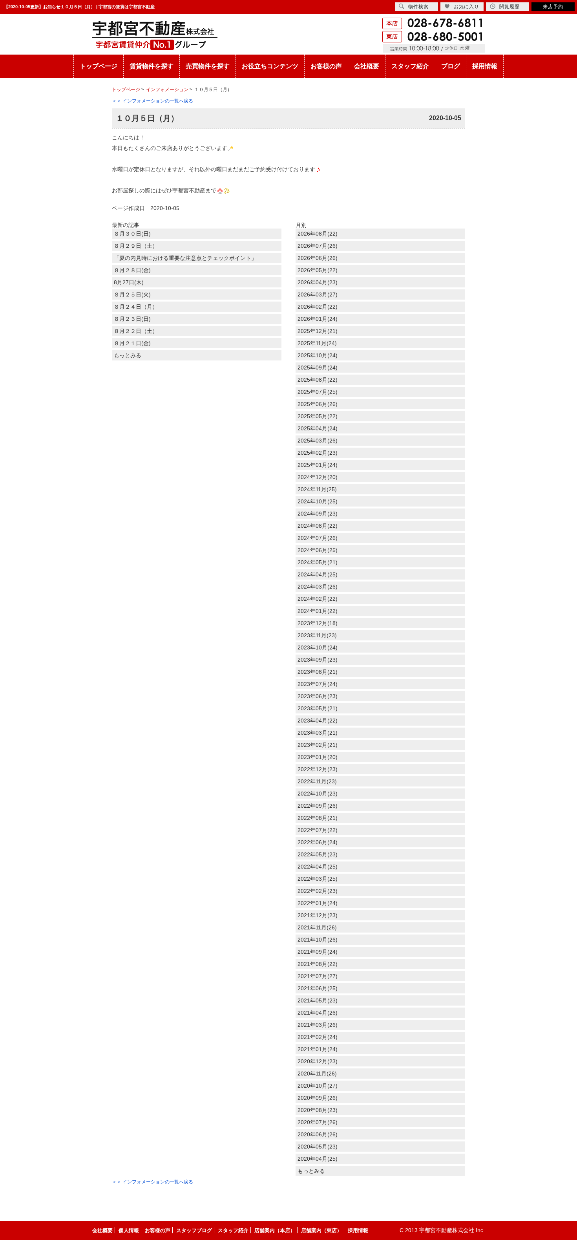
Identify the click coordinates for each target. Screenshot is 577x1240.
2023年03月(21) (318, 733)
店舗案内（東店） (321, 1230)
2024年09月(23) (318, 513)
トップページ (98, 66)
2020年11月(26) (317, 1073)
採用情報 (484, 66)
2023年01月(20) (318, 757)
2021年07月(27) (318, 976)
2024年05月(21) (318, 562)
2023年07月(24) (318, 684)
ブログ (450, 66)
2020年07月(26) (318, 1122)
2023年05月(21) (318, 708)
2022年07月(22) (318, 830)
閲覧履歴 (509, 6)
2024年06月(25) (318, 550)
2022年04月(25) (318, 866)
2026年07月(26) (318, 246)
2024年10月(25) (318, 501)
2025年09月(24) (318, 367)
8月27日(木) (129, 282)
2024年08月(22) (318, 526)
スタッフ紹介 (410, 66)
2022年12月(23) (318, 769)
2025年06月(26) (318, 404)
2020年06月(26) (318, 1134)
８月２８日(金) (132, 270)
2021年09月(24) (318, 952)
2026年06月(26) (318, 258)
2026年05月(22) (318, 270)
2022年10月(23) (318, 793)
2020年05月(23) (318, 1146)
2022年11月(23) (317, 781)
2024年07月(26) (318, 538)
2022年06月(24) (318, 842)
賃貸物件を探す (151, 66)
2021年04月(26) (318, 1013)
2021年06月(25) (318, 988)
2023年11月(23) (317, 635)
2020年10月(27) (318, 1086)
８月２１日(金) (132, 343)
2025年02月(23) (318, 453)
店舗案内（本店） (274, 1230)
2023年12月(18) (318, 623)
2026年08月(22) (318, 233)
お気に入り (466, 6)
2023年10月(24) (318, 647)
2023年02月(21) (318, 745)
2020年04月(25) (318, 1159)
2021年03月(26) (318, 1025)
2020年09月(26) (318, 1098)
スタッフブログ (194, 1230)
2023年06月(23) (318, 696)
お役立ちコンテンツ (270, 66)
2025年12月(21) (318, 331)
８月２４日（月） (136, 307)
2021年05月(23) (318, 1000)
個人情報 (129, 1230)
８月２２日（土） (136, 331)
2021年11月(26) (317, 927)
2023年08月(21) (318, 672)
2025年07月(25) (318, 392)
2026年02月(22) (318, 307)
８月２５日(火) (132, 294)
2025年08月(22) (318, 380)
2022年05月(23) (318, 854)
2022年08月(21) (318, 818)
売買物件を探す (208, 66)
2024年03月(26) (318, 586)
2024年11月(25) (317, 489)
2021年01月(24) (318, 1049)
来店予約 (553, 6)
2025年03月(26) (318, 440)
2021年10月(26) (318, 939)
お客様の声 (326, 66)
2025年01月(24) (318, 465)
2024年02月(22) (318, 599)
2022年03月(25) (318, 879)
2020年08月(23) (318, 1110)
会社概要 (366, 66)
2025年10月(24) (318, 355)
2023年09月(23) (318, 660)
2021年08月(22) (318, 964)
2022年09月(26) (318, 806)
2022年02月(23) (318, 891)
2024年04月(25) (318, 574)
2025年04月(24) (318, 428)
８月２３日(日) (132, 319)
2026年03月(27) (318, 294)
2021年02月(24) (318, 1037)
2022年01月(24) (318, 903)
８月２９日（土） (136, 246)
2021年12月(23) (318, 915)
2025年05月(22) (318, 416)
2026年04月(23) (318, 282)
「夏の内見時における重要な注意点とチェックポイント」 (185, 258)
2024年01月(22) (318, 611)
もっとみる (127, 355)
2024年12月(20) (318, 477)
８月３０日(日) (132, 233)
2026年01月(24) (318, 319)
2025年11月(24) (317, 343)
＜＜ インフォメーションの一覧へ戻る (152, 101)
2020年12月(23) (318, 1061)
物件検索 (418, 6)
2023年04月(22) (318, 720)
